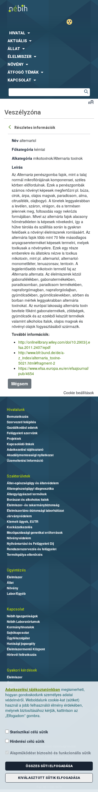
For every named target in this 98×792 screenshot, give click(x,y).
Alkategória (22, 158)
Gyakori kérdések (22, 670)
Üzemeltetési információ (25, 460)
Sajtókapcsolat (18, 632)
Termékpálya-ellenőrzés (25, 554)
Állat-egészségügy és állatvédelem (33, 483)
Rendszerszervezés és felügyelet (31, 549)
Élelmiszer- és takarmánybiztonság (33, 505)
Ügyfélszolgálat (18, 638)
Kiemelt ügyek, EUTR (22, 521)
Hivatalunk (16, 410)
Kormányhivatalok (20, 627)
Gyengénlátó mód (71, 22)
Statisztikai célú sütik (28, 731)
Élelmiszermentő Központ (26, 649)
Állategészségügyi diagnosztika (30, 488)
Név (15, 140)
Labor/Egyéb (16, 593)
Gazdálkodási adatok (22, 427)
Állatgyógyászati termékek (27, 494)
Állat (10, 582)
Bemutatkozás (17, 416)
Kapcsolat (15, 609)
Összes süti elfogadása (49, 766)
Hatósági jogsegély (21, 643)
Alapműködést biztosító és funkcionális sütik (50, 752)
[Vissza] (10, 126)
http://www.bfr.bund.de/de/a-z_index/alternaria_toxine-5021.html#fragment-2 (41, 358)
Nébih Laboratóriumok (23, 621)
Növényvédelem (19, 538)
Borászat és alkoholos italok (28, 499)
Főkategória (22, 149)
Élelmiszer (14, 577)
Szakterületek (18, 476)
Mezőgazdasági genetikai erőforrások (35, 532)
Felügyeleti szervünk (22, 433)
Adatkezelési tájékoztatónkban (32, 689)
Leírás (17, 167)
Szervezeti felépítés (21, 422)
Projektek (14, 438)
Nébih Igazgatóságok (22, 616)
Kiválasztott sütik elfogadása (49, 778)
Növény (12, 588)
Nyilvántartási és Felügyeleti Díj (30, 543)
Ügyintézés (16, 570)
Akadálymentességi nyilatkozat (30, 455)
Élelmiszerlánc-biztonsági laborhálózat (35, 510)
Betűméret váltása (91, 102)
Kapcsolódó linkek (20, 444)
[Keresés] (86, 92)
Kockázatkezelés (19, 527)
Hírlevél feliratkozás (22, 654)
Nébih (24, 8)
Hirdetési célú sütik (26, 741)
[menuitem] (49, 33)
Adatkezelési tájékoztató (25, 449)
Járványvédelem (19, 516)
